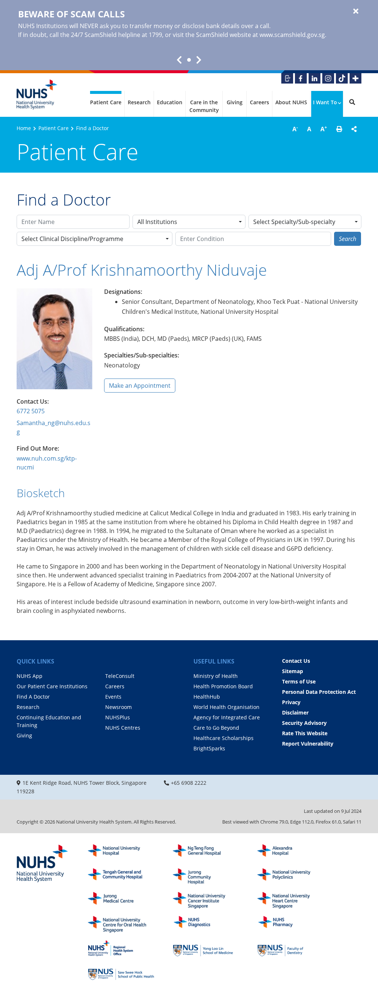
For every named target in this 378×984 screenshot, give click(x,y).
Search (347, 239)
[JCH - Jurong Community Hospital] (206, 876)
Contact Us (296, 660)
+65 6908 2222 (188, 782)
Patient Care (105, 102)
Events (113, 696)
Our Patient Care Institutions (52, 686)
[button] (339, 129)
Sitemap (292, 671)
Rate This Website (304, 733)
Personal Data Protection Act (319, 691)
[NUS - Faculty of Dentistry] (290, 948)
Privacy (291, 702)
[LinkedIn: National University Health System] (314, 78)
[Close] (355, 11)
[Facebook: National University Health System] (301, 78)
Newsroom (118, 706)
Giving (235, 102)
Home (24, 128)
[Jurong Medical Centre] (121, 900)
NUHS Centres (122, 727)
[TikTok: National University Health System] (342, 78)
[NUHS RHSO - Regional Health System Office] (121, 948)
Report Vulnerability (307, 743)
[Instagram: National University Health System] (328, 78)
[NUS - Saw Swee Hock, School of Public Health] (121, 972)
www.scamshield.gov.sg (292, 35)
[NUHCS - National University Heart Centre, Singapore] (290, 900)
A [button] (295, 128)
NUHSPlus (117, 717)
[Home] (42, 863)
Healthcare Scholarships (223, 738)
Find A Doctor (33, 696)
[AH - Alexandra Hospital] (290, 852)
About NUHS (291, 102)
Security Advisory (304, 722)
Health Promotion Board (223, 686)
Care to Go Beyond (216, 727)
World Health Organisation (226, 706)
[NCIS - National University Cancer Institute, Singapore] (206, 900)
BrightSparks (209, 748)
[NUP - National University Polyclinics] (290, 876)
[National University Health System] (37, 94)
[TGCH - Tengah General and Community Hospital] (121, 876)
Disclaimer (295, 712)
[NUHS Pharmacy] (290, 924)
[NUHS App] (287, 78)
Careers (259, 102)
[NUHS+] (355, 78)
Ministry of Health (215, 675)
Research (139, 102)
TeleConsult (119, 675)
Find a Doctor (92, 128)
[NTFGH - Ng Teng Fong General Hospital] (206, 852)
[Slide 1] (189, 60)
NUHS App (29, 675)
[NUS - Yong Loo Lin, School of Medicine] (206, 948)
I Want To (325, 102)
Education (169, 102)
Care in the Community (204, 106)
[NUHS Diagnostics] (206, 924)
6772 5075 (31, 411)
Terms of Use (299, 681)
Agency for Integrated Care (226, 717)
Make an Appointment (140, 385)
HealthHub (206, 696)
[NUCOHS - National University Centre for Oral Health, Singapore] (121, 924)
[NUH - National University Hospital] (121, 852)
